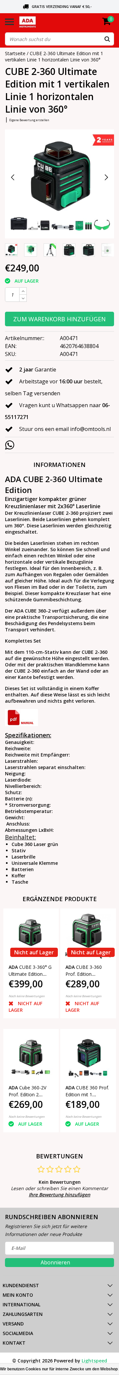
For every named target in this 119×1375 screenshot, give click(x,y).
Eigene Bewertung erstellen (29, 120)
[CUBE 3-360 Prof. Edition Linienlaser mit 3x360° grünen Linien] (88, 936)
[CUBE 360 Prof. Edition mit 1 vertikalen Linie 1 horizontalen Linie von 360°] (88, 1056)
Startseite (15, 53)
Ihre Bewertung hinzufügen (59, 1194)
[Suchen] (107, 39)
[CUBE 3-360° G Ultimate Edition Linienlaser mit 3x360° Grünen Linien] (31, 936)
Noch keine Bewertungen (27, 996)
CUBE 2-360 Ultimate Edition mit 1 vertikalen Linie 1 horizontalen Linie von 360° (54, 56)
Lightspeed (94, 1360)
